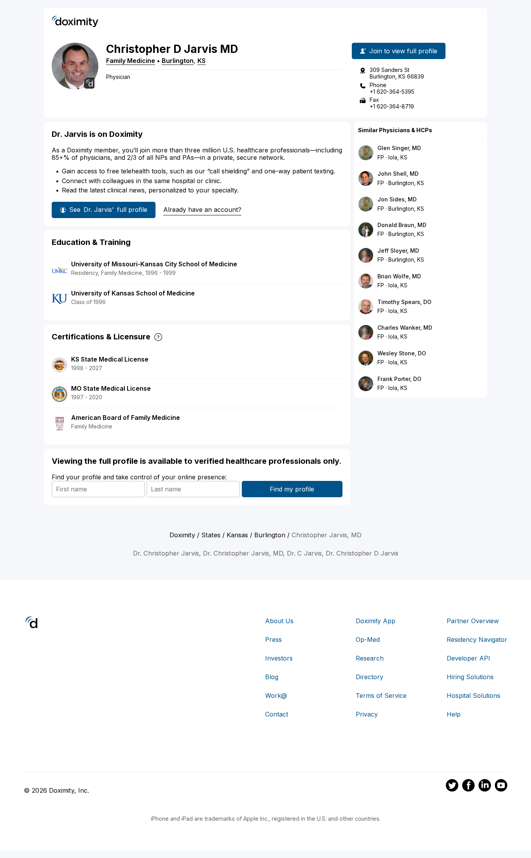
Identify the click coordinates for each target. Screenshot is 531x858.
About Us (279, 621)
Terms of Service (381, 695)
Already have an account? (202, 209)
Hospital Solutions (473, 695)
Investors (279, 658)
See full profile (108, 209)
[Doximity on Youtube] (501, 786)
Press (273, 639)
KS (201, 61)
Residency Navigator (477, 639)
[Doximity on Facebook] (468, 786)
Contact (276, 714)
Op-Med (368, 639)
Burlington (178, 61)
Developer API (468, 658)
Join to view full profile (403, 51)
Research (370, 658)
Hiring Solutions (470, 677)
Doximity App (375, 621)
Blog (271, 677)
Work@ (276, 695)
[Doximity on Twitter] (452, 786)
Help (454, 714)
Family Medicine (130, 61)
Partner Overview (473, 621)
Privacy (367, 714)
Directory (369, 677)
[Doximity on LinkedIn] (485, 786)
